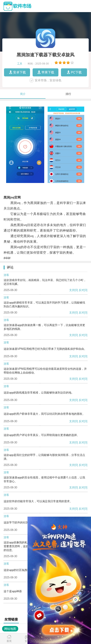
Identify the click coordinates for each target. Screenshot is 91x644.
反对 (81, 290)
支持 (72, 290)
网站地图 (10, 628)
